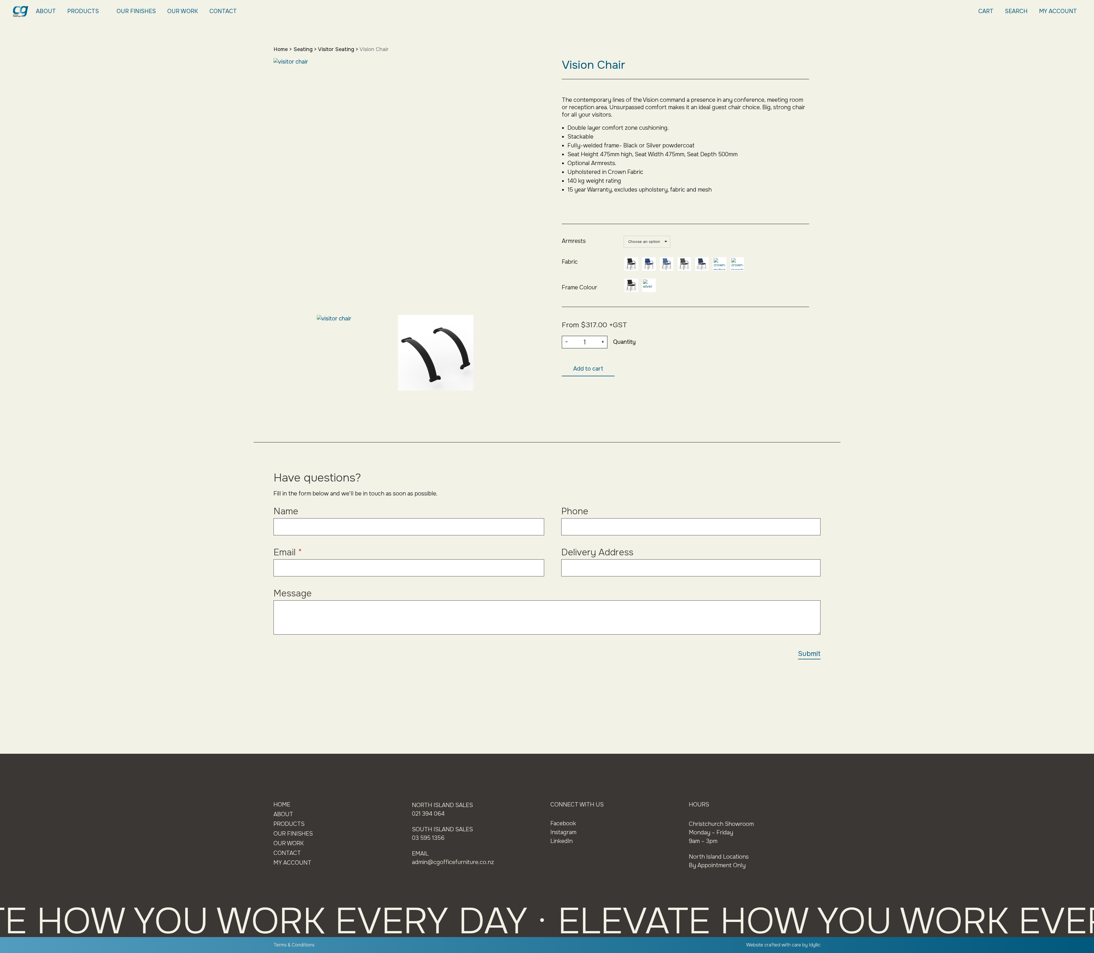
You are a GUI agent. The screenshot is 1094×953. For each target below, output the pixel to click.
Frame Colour (579, 287)
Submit (809, 653)
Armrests (574, 241)
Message (293, 593)
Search (1016, 11)
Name (286, 511)
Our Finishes (136, 11)
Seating (303, 49)
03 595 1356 (428, 838)
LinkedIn (561, 841)
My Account (1058, 11)
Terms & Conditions (294, 945)
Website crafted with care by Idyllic (783, 945)
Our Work (182, 11)
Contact (223, 11)
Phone (574, 511)
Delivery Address (597, 552)
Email (288, 552)
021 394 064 (428, 813)
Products (83, 11)
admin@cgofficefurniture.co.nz (453, 862)
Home (281, 49)
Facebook (563, 823)
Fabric (570, 261)
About (46, 11)
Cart (985, 11)
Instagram (563, 832)
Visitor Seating (336, 49)
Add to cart (588, 368)
